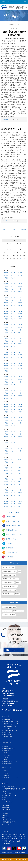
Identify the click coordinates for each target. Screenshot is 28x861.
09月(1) (20, 352)
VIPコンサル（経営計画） (9, 567)
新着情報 (4, 815)
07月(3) (20, 393)
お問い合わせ (16, 649)
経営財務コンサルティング (13, 525)
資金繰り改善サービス (8, 594)
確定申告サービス (7, 611)
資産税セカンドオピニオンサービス (11, 777)
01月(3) (20, 319)
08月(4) (13, 365)
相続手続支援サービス (12, 530)
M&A (19, 571)
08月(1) (6, 272)
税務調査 (17, 594)
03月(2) (20, 275)
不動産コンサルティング (8, 582)
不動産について (6, 810)
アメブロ (6, 797)
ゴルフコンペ (7, 799)
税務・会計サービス (11, 516)
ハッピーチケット (8, 802)
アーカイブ (14, 266)
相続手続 (6, 773)
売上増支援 (9, 543)
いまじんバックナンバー (10, 795)
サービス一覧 (14, 512)
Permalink (5, 119)
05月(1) (13, 302)
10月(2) (20, 284)
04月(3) (20, 330)
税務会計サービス (8, 719)
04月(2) (13, 275)
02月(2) (6, 278)
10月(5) (20, 501)
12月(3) (6, 284)
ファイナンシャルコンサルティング (15, 534)
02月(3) (13, 291)
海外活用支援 (9, 548)
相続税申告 (6, 775)
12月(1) (6, 311)
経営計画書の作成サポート (9, 748)
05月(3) (13, 409)
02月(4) (13, 425)
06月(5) (13, 492)
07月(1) (13, 459)
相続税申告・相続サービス (13, 521)
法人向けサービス (14, 563)
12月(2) (6, 297)
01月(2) (13, 278)
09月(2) (6, 286)
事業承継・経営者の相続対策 (9, 571)
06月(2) (6, 289)
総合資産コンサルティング (13, 539)
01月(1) (13, 398)
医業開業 (18, 582)
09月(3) (6, 313)
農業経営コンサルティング (9, 590)
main (14, 230)
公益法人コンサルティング (9, 575)
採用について (5, 807)
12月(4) (6, 501)
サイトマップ (5, 824)
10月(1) (6, 490)
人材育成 (9, 557)
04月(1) (20, 343)
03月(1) (6, 332)
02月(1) (13, 473)
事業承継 (6, 757)
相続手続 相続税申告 (18, 611)
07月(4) (13, 481)
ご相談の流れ (5, 813)
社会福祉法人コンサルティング (10, 586)
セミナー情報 (5, 805)
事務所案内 (5, 783)
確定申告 (6, 771)
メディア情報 (7, 793)
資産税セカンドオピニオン (9, 614)
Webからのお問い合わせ (9, 710)
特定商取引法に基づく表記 (9, 822)
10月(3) (20, 297)
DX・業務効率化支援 (11, 552)
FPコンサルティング (9, 728)
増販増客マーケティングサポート (10, 579)
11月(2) (13, 284)
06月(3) (20, 272)
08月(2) (13, 300)
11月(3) (6, 352)
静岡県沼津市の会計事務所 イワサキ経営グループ (11, 1)
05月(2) (6, 275)
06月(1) (6, 470)
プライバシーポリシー (8, 820)
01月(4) (13, 346)
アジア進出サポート (8, 763)
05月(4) (20, 492)
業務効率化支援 (8, 737)
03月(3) (20, 368)
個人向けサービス (14, 602)
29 (20, 259)
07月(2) (13, 272)
